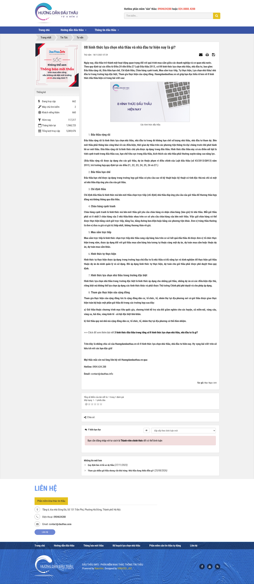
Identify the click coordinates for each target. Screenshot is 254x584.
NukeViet (99, 568)
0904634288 (60, 516)
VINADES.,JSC (124, 568)
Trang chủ (44, 30)
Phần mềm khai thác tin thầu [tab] (51, 501)
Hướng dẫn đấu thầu (72, 30)
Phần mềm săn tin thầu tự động (165, 545)
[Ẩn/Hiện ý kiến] (146, 430)
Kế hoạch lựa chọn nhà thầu (126, 545)
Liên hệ (45, 532)
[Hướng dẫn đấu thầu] (56, 13)
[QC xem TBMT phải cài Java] (57, 64)
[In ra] (208, 54)
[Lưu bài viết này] (214, 54)
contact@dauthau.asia (60, 524)
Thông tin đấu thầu (105, 30)
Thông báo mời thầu (93, 545)
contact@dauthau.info (102, 373)
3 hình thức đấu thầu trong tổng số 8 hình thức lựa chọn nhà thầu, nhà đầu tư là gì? (156, 332)
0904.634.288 (99, 366)
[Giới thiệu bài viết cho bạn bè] (201, 54)
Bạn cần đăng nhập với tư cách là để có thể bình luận (125, 440)
